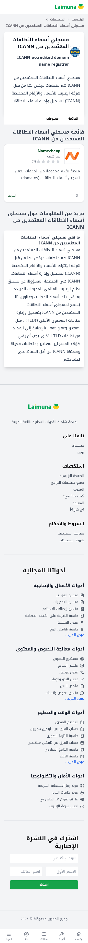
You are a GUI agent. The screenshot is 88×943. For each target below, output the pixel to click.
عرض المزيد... (74, 635)
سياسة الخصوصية (71, 533)
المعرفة (78, 503)
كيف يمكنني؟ (73, 496)
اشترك (44, 884)
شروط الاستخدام (72, 540)
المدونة (78, 489)
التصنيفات (57, 19)
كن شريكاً (77, 510)
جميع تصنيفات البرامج (67, 482)
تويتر (80, 452)
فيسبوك (78, 445)
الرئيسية (78, 19)
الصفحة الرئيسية (71, 475)
